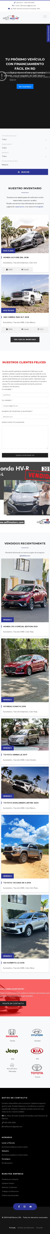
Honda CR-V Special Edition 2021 (20, 626)
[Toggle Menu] (45, 17)
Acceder (39, 1228)
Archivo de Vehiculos (26, 1228)
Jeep (12, 1059)
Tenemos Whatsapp (48, 33)
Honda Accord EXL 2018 (16, 257)
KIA (37, 1059)
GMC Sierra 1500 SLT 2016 (16, 317)
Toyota (37, 1077)
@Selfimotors (25, 556)
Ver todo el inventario (25, 339)
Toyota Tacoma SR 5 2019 (17, 883)
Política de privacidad (10, 1195)
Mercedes (12, 1071)
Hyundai (37, 1041)
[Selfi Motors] (11, 17)
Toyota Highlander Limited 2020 (20, 803)
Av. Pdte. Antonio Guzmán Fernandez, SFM (25, 9)
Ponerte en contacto (10, 1179)
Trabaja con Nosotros (10, 1191)
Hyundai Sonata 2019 (14, 706)
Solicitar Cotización (9, 1187)
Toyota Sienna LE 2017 (15, 755)
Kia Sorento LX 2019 (14, 963)
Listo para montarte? (12, 989)
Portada (12, 1228)
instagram (39, 207)
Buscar (25, 172)
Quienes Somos (8, 1183)
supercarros (19, 207)
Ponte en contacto (13, 1003)
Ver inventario (25, 87)
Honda (12, 1041)
